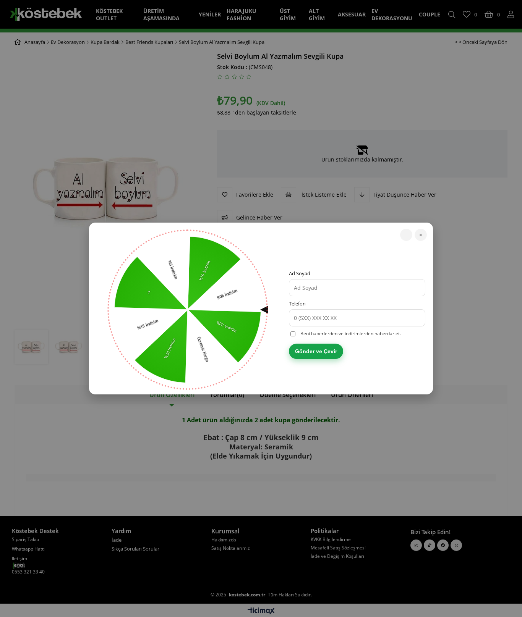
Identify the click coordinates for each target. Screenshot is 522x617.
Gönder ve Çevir (316, 351)
